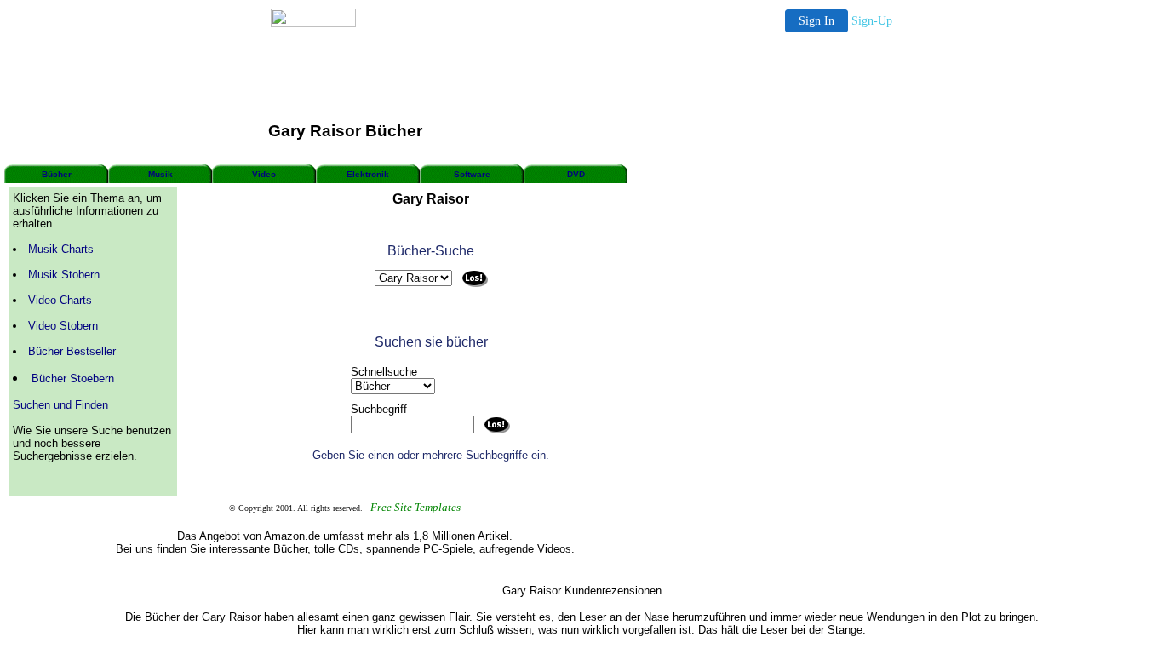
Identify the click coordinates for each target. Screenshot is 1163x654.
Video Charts (60, 300)
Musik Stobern (64, 274)
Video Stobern (63, 325)
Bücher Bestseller (72, 351)
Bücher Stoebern (73, 378)
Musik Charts (61, 249)
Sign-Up (871, 20)
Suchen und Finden (60, 405)
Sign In (816, 20)
